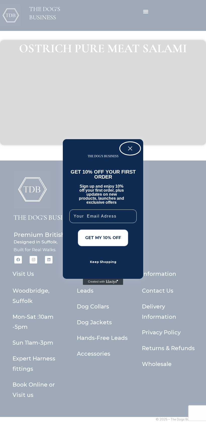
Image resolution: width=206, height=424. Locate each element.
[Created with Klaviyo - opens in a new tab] (103, 282)
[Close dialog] (130, 148)
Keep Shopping (103, 262)
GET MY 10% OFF (103, 237)
